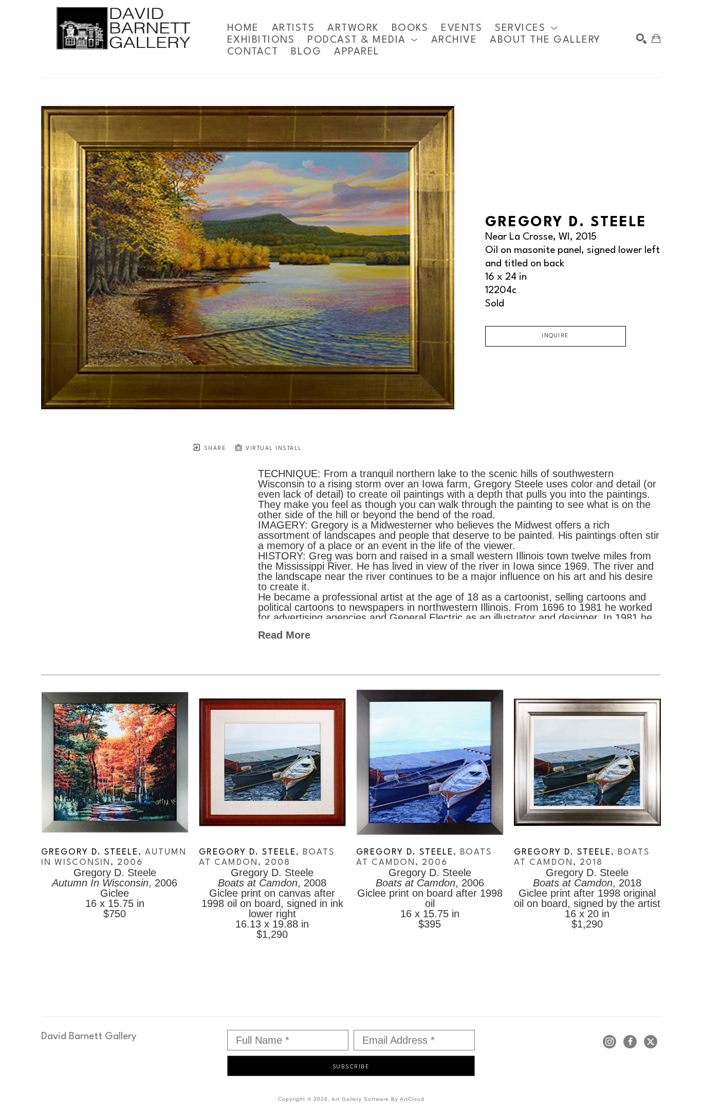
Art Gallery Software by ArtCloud (377, 1099)
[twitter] (650, 1041)
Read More (284, 635)
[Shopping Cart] (656, 38)
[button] (526, 28)
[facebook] (630, 1041)
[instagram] (609, 1041)
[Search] (641, 38)
